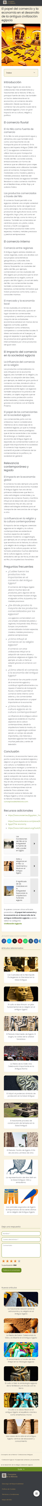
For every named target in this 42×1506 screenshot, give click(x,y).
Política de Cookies (8, 1489)
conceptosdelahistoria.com (16, 801)
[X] (14, 941)
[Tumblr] (30, 941)
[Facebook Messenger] (9, 941)
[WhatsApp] (25, 941)
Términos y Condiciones (10, 1494)
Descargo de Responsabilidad (12, 1484)
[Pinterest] (20, 941)
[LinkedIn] (36, 941)
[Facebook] (4, 941)
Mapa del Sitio (7, 1500)
